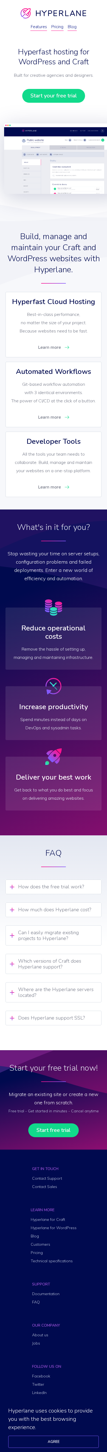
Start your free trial (53, 95)
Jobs (36, 1343)
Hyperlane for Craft (48, 1219)
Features (39, 27)
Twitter (38, 1384)
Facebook (41, 1376)
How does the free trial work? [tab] (51, 886)
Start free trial (53, 1130)
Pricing (57, 27)
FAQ (36, 1302)
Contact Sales (44, 1186)
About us (40, 1334)
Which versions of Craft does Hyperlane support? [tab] (49, 964)
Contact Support (47, 1178)
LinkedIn (39, 1392)
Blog (72, 27)
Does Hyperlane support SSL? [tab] (51, 1018)
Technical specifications (52, 1260)
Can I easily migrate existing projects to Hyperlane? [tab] (48, 935)
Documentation (46, 1293)
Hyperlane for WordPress (54, 1227)
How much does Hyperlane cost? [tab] (54, 909)
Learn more (49, 347)
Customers (40, 1244)
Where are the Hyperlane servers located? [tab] (56, 992)
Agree (54, 1441)
